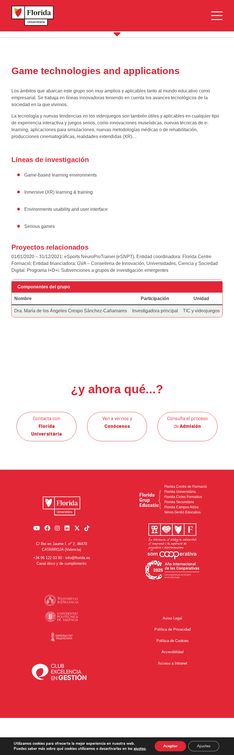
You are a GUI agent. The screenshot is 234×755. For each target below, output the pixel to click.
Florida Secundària (179, 502)
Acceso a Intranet (172, 663)
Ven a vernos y (117, 422)
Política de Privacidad (172, 629)
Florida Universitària (180, 492)
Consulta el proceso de (187, 422)
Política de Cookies (172, 641)
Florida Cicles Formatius (183, 497)
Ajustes (204, 746)
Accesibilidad (172, 652)
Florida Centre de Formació (185, 487)
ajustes (140, 748)
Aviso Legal (172, 618)
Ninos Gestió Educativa (182, 512)
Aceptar (170, 746)
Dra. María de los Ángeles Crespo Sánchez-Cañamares (70, 310)
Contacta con (46, 426)
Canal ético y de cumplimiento (61, 563)
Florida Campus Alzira (181, 507)
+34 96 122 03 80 (47, 558)
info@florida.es (77, 558)
